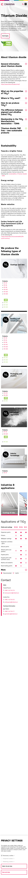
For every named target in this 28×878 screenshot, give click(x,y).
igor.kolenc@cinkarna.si (10, 614)
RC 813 (6, 289)
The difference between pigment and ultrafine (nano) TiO (12, 112)
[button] (26, 505)
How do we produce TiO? (10, 104)
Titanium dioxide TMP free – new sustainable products (11, 130)
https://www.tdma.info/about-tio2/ (10, 84)
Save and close (6, 872)
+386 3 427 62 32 (9, 599)
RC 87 (5, 472)
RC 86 (5, 287)
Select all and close (7, 866)
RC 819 (6, 395)
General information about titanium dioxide (11, 65)
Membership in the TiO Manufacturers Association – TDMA (12, 121)
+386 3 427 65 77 (9, 611)
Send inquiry (5, 36)
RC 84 (5, 285)
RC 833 (6, 294)
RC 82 (5, 283)
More (3, 570)
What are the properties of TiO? (12, 92)
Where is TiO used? (10, 98)
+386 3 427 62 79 (9, 590)
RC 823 (6, 291)
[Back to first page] (8, 4)
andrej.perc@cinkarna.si (11, 602)
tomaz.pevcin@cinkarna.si (11, 593)
